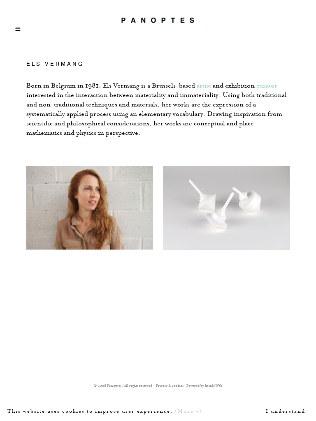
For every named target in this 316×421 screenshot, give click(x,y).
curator (266, 85)
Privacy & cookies (170, 386)
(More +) (188, 411)
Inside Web (213, 386)
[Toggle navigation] (18, 26)
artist (204, 85)
